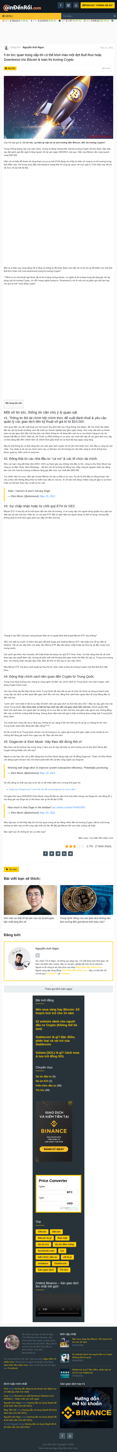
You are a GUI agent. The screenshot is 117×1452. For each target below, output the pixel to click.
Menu (9, 16)
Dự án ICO (42, 1081)
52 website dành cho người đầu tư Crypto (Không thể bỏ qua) (56, 1025)
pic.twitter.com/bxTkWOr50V (68, 807)
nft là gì (67, 1257)
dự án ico (43, 1244)
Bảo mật (62, 1238)
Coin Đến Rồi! (49, 1444)
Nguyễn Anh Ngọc (33, 47)
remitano (43, 1263)
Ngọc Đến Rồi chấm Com (65, 1448)
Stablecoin (60, 1263)
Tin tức (11, 68)
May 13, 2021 (47, 773)
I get (41, 1197)
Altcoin (42, 1231)
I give (42, 1186)
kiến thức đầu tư (47, 1257)
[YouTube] (70, 1436)
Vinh (6, 1388)
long (6, 1396)
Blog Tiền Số (10, 1410)
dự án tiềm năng (64, 1244)
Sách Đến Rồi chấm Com (16, 1365)
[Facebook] (62, 1436)
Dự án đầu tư (44, 1076)
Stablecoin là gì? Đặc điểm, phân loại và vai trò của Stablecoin (55, 1040)
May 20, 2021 (47, 496)
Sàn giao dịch (46, 1270)
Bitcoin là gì (44, 1238)
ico (62, 1250)
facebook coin (46, 1250)
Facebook (13, 1368)
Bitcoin (56, 1231)
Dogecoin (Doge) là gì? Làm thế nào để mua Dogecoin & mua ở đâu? (42, 789)
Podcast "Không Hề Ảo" (97, 5)
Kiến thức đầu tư (46, 1085)
